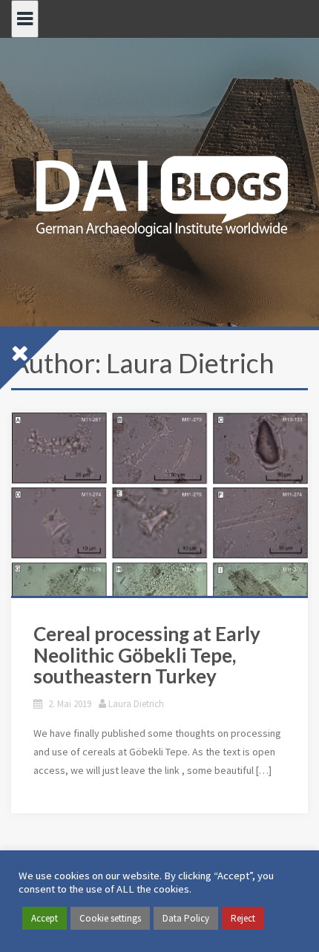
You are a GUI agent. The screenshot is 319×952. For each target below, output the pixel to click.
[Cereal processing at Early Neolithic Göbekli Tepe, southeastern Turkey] (159, 583)
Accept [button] (44, 918)
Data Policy (185, 918)
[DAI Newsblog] (159, 191)
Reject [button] (243, 918)
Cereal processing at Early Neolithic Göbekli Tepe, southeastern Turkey (146, 655)
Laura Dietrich (136, 703)
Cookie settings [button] (110, 918)
